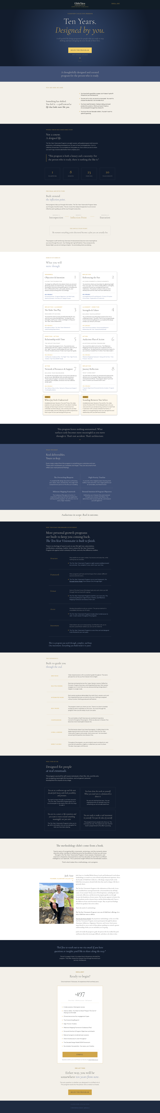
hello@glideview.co (93, 1059)
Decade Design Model (76, 581)
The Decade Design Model (83, 919)
